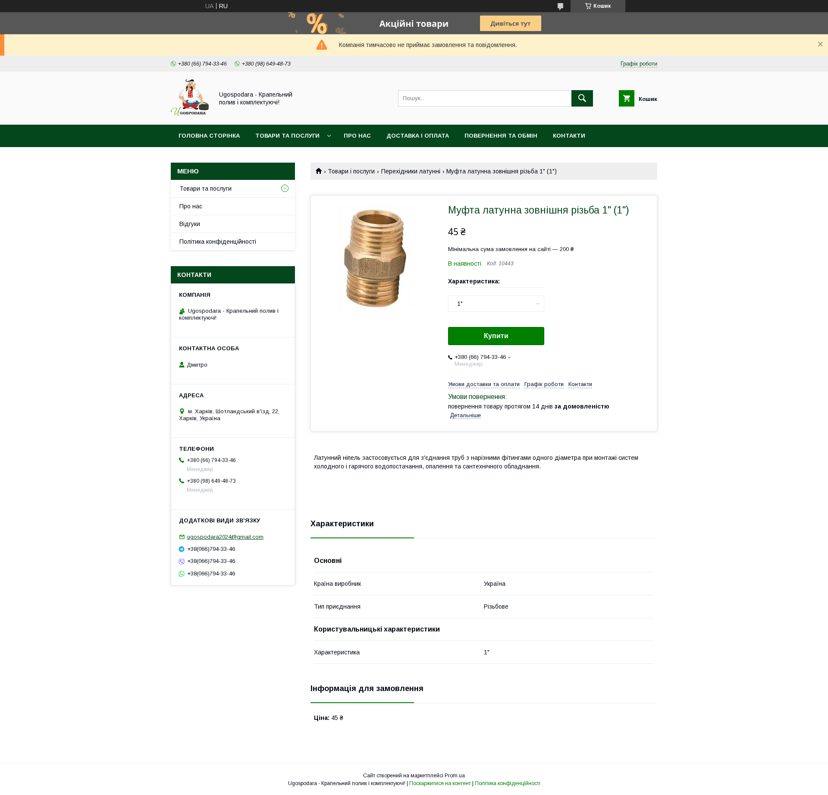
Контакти (569, 135)
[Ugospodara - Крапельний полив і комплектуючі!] (190, 113)
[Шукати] (582, 98)
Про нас (357, 135)
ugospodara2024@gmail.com (225, 537)
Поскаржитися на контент (440, 783)
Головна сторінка (209, 135)
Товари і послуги (351, 171)
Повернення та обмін (500, 135)
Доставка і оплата (417, 135)
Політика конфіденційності (217, 241)
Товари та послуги (287, 135)
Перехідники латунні (410, 171)
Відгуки (189, 223)
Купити (496, 335)
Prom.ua (455, 776)
